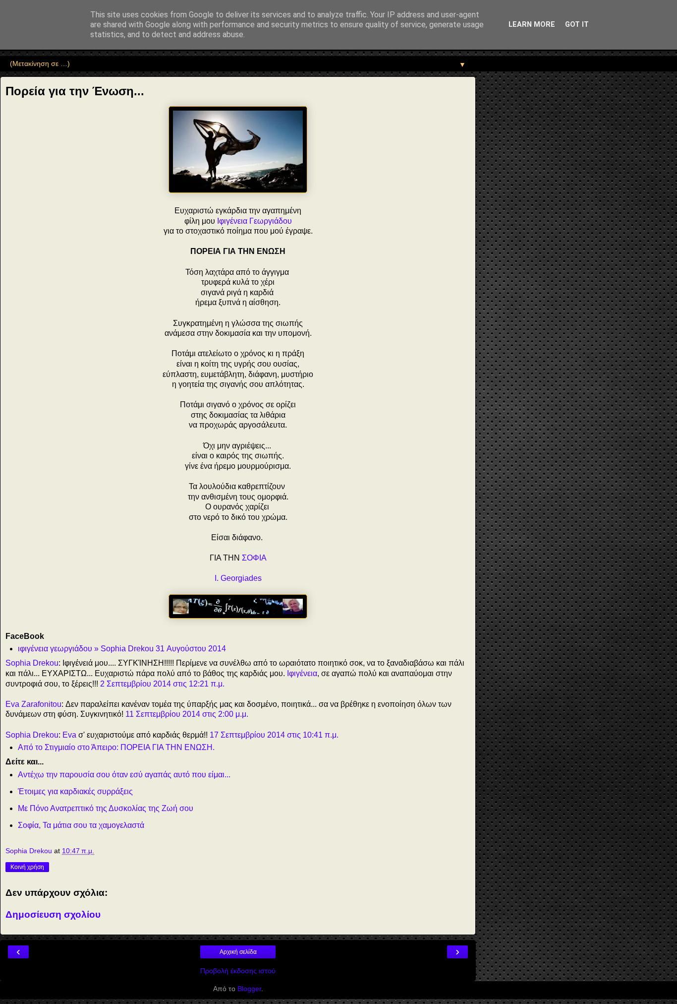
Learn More (531, 24)
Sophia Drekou (31, 663)
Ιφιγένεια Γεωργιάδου (254, 221)
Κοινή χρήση (27, 867)
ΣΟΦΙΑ (254, 558)
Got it (577, 24)
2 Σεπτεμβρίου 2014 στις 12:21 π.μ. (162, 684)
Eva (69, 735)
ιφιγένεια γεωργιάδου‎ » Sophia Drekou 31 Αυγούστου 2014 (122, 648)
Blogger (249, 989)
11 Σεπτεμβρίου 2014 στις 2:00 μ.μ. (186, 714)
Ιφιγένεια (302, 673)
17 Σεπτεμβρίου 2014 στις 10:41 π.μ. (274, 735)
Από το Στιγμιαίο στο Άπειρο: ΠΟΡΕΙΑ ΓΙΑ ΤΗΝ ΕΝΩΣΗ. (116, 747)
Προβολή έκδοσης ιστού (238, 971)
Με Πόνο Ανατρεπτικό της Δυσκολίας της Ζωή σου (105, 808)
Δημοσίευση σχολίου (53, 914)
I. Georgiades (238, 578)
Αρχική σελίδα (238, 951)
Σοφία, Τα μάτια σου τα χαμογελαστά (81, 825)
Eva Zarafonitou (33, 704)
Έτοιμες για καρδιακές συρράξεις (75, 791)
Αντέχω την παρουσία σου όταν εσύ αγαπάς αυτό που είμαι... (124, 774)
